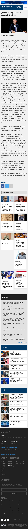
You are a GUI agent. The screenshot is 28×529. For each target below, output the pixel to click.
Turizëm (11, 508)
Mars (2, 468)
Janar (2, 464)
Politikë (11, 500)
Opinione (11, 502)
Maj (2, 472)
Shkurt (3, 466)
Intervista (11, 513)
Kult (10, 504)
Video (19, 500)
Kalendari (20, 506)
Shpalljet (11, 515)
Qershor (3, 474)
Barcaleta (20, 510)
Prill (2, 470)
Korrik (14, 464)
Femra (2, 515)
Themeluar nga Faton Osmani (9, 454)
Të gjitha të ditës (22, 342)
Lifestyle (3, 504)
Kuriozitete (3, 508)
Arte (19, 504)
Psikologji (3, 513)
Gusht (14, 466)
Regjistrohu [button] (14, 493)
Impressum (4, 452)
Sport (2, 502)
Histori (11, 510)
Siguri (10, 506)
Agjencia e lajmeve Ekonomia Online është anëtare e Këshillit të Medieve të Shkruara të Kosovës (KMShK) (17, 525)
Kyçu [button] (14, 490)
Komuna (3, 506)
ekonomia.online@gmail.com (9, 447)
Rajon (2, 510)
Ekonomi (3, 500)
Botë (19, 508)
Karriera (20, 515)
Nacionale (20, 502)
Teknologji (20, 513)
